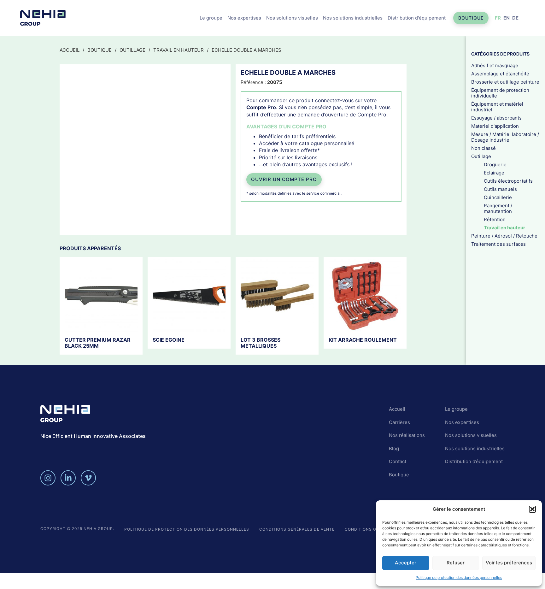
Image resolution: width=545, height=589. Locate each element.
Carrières (399, 422)
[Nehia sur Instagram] (48, 478)
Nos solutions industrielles (353, 18)
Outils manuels (500, 189)
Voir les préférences (509, 563)
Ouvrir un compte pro (284, 179)
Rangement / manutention (498, 208)
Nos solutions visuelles (292, 18)
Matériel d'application (495, 126)
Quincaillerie (498, 197)
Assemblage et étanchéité (500, 74)
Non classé (483, 148)
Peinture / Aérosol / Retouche (504, 236)
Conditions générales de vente (297, 529)
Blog (394, 448)
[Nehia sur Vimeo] (88, 478)
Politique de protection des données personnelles (459, 577)
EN (506, 18)
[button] (532, 509)
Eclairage (494, 173)
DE (515, 18)
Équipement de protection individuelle (500, 93)
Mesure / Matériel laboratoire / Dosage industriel (505, 137)
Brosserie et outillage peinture (505, 82)
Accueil (69, 50)
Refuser (456, 563)
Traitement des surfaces (498, 244)
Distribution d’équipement (417, 18)
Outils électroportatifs (508, 181)
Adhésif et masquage (494, 65)
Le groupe (211, 18)
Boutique (470, 18)
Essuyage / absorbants (496, 118)
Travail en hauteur (178, 50)
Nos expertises (244, 18)
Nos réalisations (407, 435)
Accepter (405, 563)
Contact (397, 461)
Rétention (495, 219)
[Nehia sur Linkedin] (68, 478)
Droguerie (495, 165)
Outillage (132, 50)
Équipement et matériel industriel (497, 107)
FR (498, 18)
